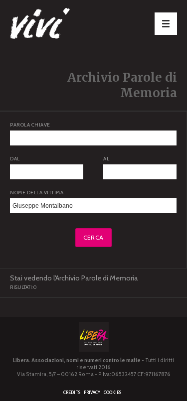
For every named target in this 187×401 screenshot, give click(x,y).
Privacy (92, 392)
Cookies (112, 392)
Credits (71, 392)
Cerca (93, 237)
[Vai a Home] (60, 25)
